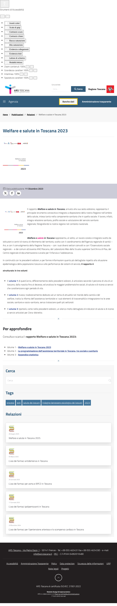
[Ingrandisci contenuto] (32, 66)
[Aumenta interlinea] (26, 74)
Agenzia (13, 101)
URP (108, 563)
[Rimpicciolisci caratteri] (31, 70)
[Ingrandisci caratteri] (35, 70)
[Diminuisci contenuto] (27, 66)
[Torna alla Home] (17, 89)
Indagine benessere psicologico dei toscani (62, 402)
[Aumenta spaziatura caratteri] (35, 77)
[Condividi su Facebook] (12, 193)
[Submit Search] (109, 380)
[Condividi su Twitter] (5, 193)
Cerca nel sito (56, 85)
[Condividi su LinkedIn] (18, 193)
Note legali (53, 568)
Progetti (65, 568)
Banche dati (68, 101)
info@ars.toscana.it (43, 554)
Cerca (79, 89)
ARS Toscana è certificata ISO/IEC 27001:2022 (58, 586)
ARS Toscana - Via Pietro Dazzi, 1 (24, 550)
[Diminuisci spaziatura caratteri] (31, 77)
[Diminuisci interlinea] (21, 74)
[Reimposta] (2, 16)
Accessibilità (12, 563)
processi (10, 402)
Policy (54, 563)
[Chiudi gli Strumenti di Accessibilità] (7, 16)
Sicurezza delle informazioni (90, 563)
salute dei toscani (31, 402)
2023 (87, 402)
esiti (19, 402)
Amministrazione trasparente (96, 101)
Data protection (67, 563)
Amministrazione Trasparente (35, 563)
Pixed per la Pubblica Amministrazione (67, 594)
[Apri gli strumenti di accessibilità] (4, 4)
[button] (4, 101)
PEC (56, 554)
